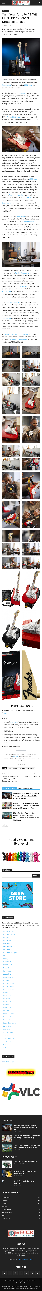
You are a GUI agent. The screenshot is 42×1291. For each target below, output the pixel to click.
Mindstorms (7, 995)
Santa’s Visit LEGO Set (32, 777)
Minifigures (7, 1002)
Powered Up (7, 1017)
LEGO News (5, 11)
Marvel (5, 992)
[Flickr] (10, 1273)
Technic (6, 1035)
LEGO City (6, 943)
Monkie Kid (7, 1008)
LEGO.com (16, 756)
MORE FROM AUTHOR (25, 788)
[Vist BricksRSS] (8, 1062)
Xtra (4, 1047)
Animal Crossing (8, 931)
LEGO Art (6, 980)
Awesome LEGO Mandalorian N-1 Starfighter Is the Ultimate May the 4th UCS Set (26, 796)
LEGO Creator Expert (10, 953)
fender (15, 768)
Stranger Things (8, 1032)
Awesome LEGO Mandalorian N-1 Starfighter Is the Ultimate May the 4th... (25, 1127)
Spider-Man (7, 1026)
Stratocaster (6, 85)
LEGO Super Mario (9, 989)
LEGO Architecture (9, 934)
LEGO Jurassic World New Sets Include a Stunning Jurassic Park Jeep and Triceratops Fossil (26, 805)
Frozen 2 (6, 968)
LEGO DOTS (7, 962)
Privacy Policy (22, 1281)
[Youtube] (37, 1273)
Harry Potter (7, 971)
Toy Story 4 (7, 1041)
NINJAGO (6, 1011)
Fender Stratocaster (14, 117)
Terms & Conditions (10, 1281)
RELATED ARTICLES (9, 788)
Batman (6, 937)
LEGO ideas (22, 768)
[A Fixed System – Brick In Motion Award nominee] (7, 1173)
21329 (5, 713)
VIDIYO (5, 1044)
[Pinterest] (21, 1273)
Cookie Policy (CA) (21, 1283)
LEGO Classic (7, 946)
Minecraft (6, 998)
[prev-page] (3, 825)
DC (4, 956)
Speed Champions (9, 1023)
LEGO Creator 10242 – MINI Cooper (25, 1161)
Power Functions (8, 1014)
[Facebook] (4, 1273)
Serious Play (7, 1020)
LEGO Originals (8, 986)
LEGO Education (8, 983)
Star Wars (6, 1029)
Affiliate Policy (31, 1281)
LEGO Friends (7, 965)
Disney (5, 959)
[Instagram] (15, 1273)
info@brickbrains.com (25, 1259)
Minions (6, 1005)
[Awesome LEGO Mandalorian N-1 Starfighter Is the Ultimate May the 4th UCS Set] (7, 795)
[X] (32, 1273)
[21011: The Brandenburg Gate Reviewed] (7, 1183)
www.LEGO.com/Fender (18, 339)
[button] (3, 3)
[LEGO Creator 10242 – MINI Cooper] (7, 1164)
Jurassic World (8, 977)
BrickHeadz (7, 940)
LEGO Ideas (28, 85)
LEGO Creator (7, 950)
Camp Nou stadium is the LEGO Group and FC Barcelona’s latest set (10, 779)
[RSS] (26, 1273)
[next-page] (6, 825)
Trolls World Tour (9, 1038)
